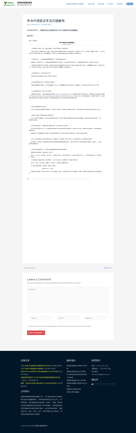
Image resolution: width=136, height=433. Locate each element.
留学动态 (91, 4)
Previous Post (29, 268)
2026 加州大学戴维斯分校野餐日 (32, 369)
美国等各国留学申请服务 (75, 4)
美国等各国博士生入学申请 (76, 380)
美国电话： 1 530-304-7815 (101, 369)
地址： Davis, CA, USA (100, 366)
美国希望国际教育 (24, 2)
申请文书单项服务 (73, 392)
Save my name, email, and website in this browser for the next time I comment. (60, 326)
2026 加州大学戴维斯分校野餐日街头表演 (35, 366)
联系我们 (120, 4)
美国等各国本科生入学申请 (76, 371)
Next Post (108, 268)
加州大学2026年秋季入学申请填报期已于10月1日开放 (39, 371)
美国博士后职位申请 (74, 389)
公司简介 (110, 4)
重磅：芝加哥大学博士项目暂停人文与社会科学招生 (39, 383)
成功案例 (101, 4)
